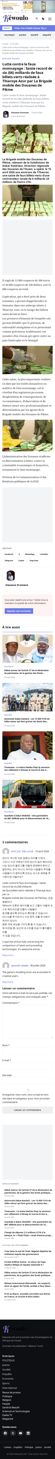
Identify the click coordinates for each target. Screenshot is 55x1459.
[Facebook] (5, 1420)
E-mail (6, 1047)
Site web (7, 1062)
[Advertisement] (27, 234)
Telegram (9, 547)
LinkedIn (44, 541)
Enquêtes (18, 1434)
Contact (7, 1434)
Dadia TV (7, 1402)
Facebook (9, 541)
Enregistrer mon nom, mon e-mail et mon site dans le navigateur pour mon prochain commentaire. (26, 1085)
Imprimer (34, 547)
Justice (22, 22)
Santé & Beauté (10, 1394)
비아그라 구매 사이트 (22, 838)
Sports (6, 1370)
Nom (6, 1032)
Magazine (7, 1405)
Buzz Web (6, 46)
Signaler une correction (19, 598)
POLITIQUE (9, 22)
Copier (21, 547)
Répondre (7, 942)
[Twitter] (13, 1420)
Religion (6, 1387)
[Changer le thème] (43, 6)
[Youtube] (20, 1420)
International (9, 1375)
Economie (7, 1365)
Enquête (47, 22)
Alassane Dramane (20, 99)
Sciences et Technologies (16, 1398)
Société (34, 22)
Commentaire (11, 990)
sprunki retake (19, 952)
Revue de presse (11, 1379)
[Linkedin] (28, 1420)
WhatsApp (29, 541)
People (6, 1390)
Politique (7, 1383)
